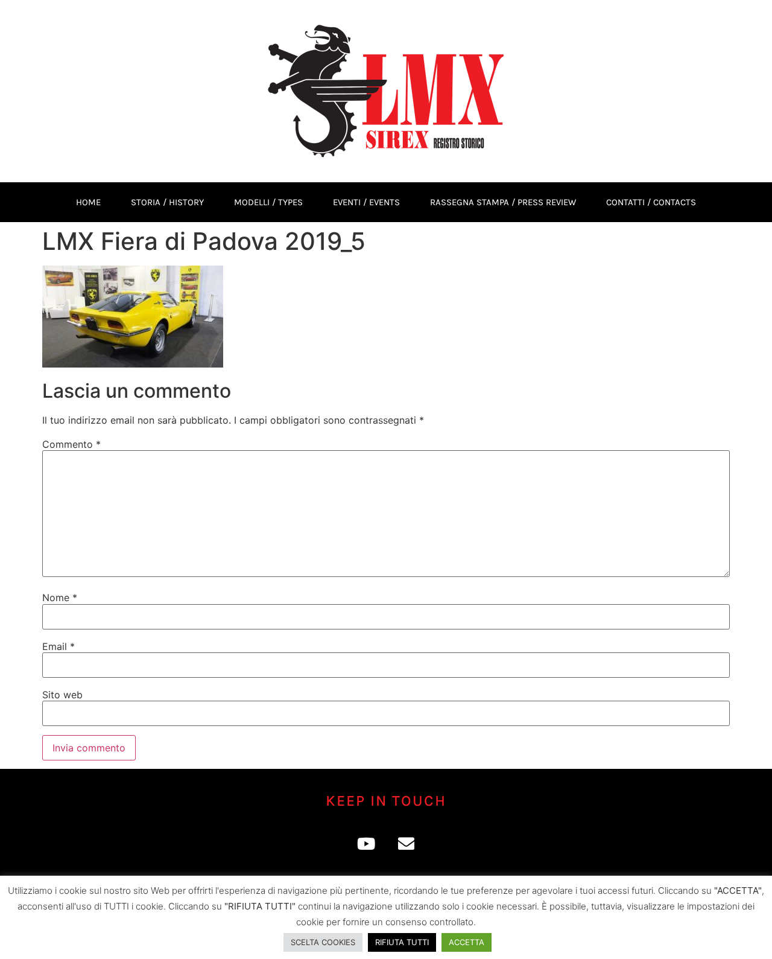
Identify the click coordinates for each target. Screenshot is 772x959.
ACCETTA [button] (466, 942)
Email (58, 646)
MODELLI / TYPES (268, 202)
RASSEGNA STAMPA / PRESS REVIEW (503, 202)
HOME (88, 202)
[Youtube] (366, 843)
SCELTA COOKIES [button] (323, 942)
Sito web (62, 694)
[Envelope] (406, 843)
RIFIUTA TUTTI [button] (402, 942)
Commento (71, 444)
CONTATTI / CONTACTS (651, 202)
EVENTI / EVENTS (366, 202)
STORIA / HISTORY (167, 202)
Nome (59, 597)
